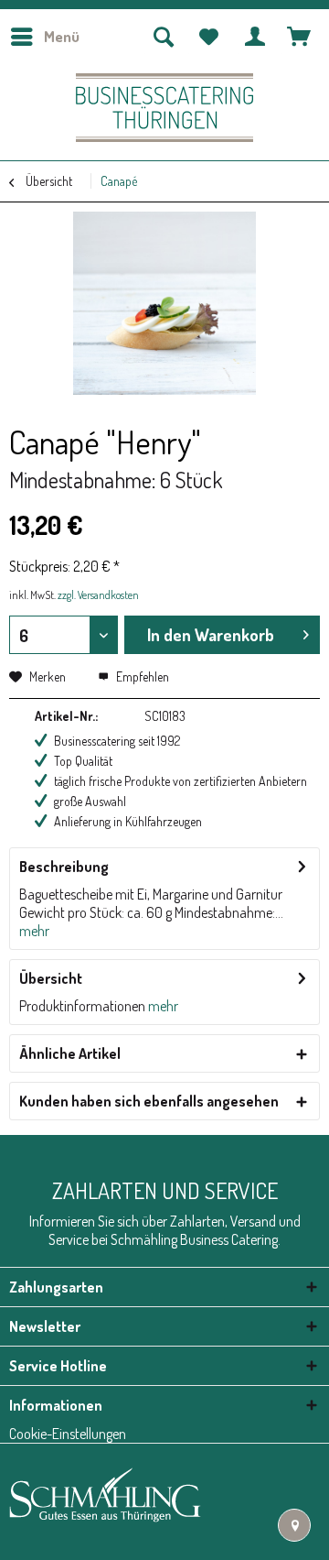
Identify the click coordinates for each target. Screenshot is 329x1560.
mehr (34, 931)
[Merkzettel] (209, 36)
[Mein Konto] (256, 36)
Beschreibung (64, 866)
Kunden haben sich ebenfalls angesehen (149, 1101)
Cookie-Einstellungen (67, 1433)
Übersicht (50, 978)
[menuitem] (44, 36)
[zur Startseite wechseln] (164, 107)
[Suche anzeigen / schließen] (162, 36)
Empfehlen (141, 676)
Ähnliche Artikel (70, 1053)
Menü (62, 36)
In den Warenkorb (210, 635)
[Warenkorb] (299, 36)
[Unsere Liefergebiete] (294, 1525)
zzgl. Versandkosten (98, 595)
